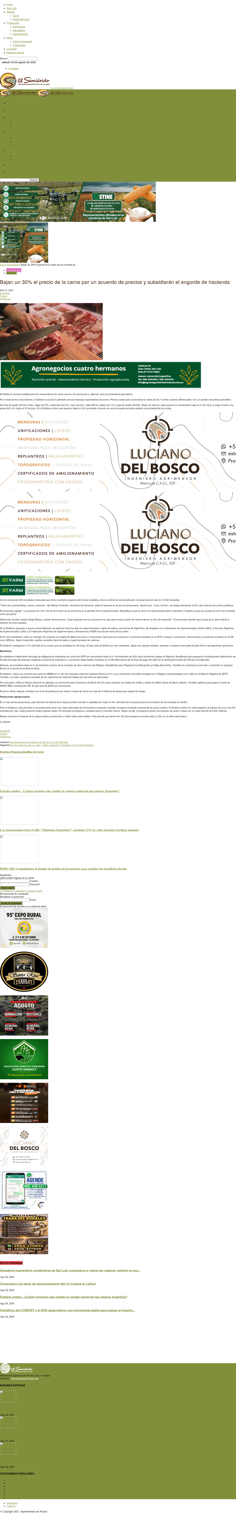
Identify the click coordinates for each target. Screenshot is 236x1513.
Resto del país (21, 19)
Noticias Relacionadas (13, 752)
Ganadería (19, 30)
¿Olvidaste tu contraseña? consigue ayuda (21, 891)
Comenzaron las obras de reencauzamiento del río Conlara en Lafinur (48, 1283)
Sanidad (13, 1491)
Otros (9, 38)
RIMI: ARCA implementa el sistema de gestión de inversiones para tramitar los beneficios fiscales (63, 868)
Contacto (11, 49)
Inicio (9, 4)
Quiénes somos (15, 52)
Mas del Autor (35, 752)
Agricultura (19, 26)
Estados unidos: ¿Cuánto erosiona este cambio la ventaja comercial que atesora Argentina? (60, 791)
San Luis (11, 8)
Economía (11, 273)
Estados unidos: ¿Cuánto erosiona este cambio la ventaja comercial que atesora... (57, 1460)
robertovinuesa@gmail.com (24, 1378)
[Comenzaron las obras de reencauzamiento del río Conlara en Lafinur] (8, 1427)
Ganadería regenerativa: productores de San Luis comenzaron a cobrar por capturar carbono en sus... (70, 1270)
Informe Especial (22, 41)
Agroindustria (20, 34)
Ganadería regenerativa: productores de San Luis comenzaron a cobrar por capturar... (59, 1408)
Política (12, 1494)
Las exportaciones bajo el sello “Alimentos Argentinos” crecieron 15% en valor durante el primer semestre (69, 830)
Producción (12, 23)
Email (33, 899)
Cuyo (16, 15)
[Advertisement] (96, 1340)
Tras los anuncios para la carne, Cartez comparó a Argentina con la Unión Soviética (51, 745)
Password (34, 884)
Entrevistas (19, 45)
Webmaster (12, 1503)
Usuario (34, 881)
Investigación (15, 1497)
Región (10, 12)
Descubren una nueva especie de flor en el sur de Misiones (38, 742)
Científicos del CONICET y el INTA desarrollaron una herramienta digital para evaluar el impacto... (67, 1310)
